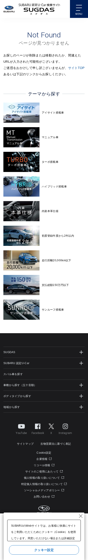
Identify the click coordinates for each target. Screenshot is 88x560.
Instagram (65, 433)
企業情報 (42, 459)
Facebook (38, 433)
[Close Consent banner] (80, 516)
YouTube (21, 433)
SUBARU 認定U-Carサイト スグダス (39, 9)
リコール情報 (42, 465)
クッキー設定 (44, 550)
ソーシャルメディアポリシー (42, 490)
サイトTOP (76, 68)
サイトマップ (25, 443)
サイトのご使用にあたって (42, 471)
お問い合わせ (42, 496)
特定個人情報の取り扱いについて (42, 484)
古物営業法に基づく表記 (55, 443)
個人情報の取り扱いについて (42, 477)
